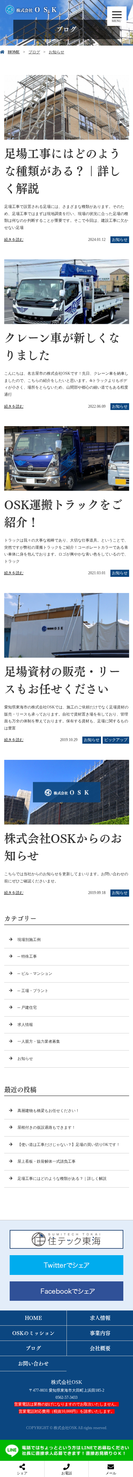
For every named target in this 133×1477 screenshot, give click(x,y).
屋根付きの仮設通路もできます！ (46, 1127)
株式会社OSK (66, 1382)
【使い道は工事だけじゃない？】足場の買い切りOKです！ (68, 1144)
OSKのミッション (33, 1333)
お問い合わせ (33, 1363)
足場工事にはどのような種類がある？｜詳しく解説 (62, 1178)
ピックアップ (116, 740)
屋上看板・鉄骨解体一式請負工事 (46, 1161)
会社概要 (100, 1348)
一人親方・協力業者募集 (38, 1041)
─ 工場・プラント (32, 990)
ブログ (34, 52)
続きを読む (14, 239)
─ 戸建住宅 (27, 1007)
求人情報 (25, 1024)
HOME (14, 52)
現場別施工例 (29, 939)
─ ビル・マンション (34, 973)
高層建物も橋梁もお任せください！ (48, 1110)
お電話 (66, 1473)
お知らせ (56, 52)
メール (111, 1473)
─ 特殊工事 (27, 956)
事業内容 (100, 1333)
